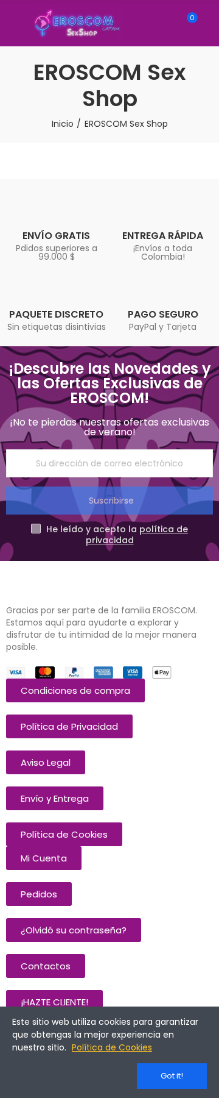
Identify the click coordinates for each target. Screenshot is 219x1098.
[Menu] (12, 23)
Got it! (172, 1076)
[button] (75, 690)
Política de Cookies (112, 1047)
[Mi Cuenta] (210, 23)
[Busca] (166, 23)
